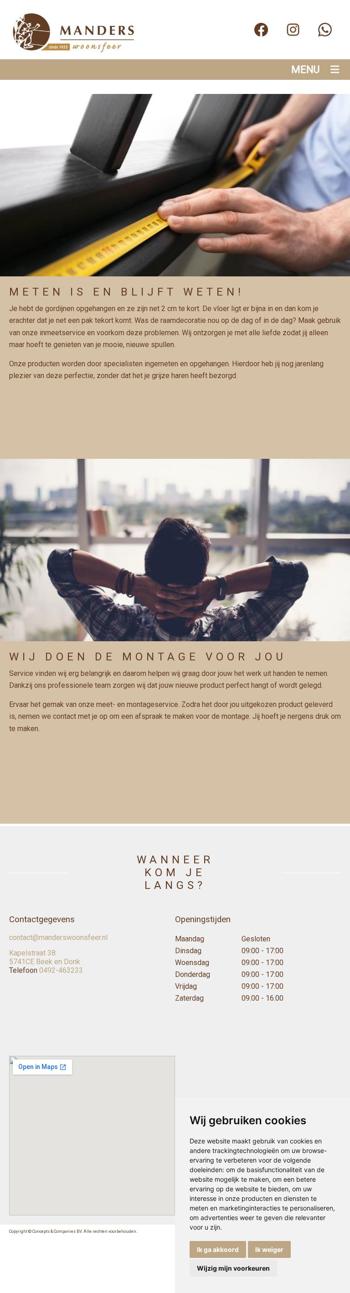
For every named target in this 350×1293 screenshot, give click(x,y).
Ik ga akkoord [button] (218, 1249)
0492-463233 (61, 970)
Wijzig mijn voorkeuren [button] (233, 1268)
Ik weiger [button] (269, 1249)
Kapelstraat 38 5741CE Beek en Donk (44, 957)
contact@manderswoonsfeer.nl (58, 937)
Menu (305, 69)
